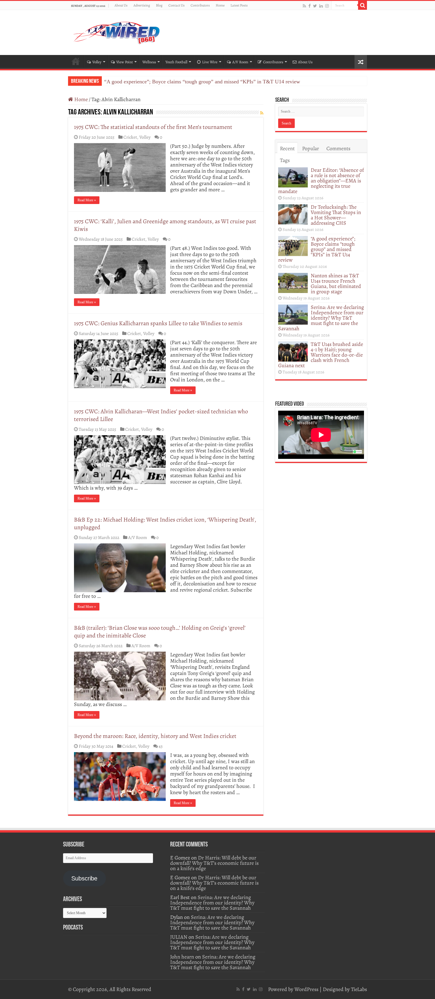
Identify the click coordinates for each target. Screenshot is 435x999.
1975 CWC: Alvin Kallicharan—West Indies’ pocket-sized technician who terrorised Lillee (161, 415)
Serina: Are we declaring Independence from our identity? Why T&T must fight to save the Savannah (321, 318)
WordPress (306, 989)
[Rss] (304, 5)
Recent (287, 148)
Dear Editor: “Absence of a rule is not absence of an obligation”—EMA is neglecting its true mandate (321, 180)
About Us (121, 5)
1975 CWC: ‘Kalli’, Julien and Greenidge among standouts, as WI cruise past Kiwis (165, 225)
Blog (159, 5)
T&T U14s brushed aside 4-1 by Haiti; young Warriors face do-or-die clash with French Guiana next (320, 355)
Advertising (141, 5)
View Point (124, 61)
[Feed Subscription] (261, 113)
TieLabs (359, 989)
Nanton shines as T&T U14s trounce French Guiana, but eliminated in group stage (336, 283)
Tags (285, 160)
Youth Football (176, 61)
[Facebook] (309, 5)
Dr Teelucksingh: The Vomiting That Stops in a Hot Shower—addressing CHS (336, 214)
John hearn (182, 956)
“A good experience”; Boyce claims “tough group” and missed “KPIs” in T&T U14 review (202, 82)
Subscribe (84, 878)
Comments (338, 148)
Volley (97, 61)
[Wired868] (116, 31)
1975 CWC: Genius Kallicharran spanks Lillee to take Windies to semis (158, 323)
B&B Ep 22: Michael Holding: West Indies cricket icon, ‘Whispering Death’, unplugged (165, 523)
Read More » (87, 200)
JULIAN (178, 936)
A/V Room (240, 61)
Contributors (200, 5)
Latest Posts (239, 5)
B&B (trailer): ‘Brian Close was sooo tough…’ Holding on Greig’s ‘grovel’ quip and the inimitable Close (160, 631)
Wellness (149, 61)
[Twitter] (315, 5)
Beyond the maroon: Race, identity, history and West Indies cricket (155, 736)
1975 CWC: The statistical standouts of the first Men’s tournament (153, 127)
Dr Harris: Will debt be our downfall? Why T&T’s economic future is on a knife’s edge (214, 863)
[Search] (362, 5)
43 (160, 746)
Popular (310, 148)
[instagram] (327, 5)
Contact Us (176, 5)
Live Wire (210, 61)
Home (220, 5)
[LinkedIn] (321, 5)
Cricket (130, 137)
